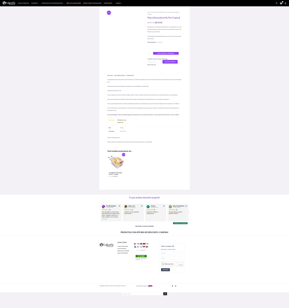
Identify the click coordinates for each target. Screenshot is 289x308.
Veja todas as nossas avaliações (144, 208)
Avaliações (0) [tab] (130, 77)
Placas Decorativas (161, 12)
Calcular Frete (170, 64)
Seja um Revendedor (122, 234)
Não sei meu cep (151, 67)
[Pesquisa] (165, 275)
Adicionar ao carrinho (165, 55)
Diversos (153, 12)
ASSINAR (165, 251)
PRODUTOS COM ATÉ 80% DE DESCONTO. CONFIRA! (144, 214)
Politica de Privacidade (123, 232)
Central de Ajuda (121, 230)
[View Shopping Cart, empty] (281, 3)
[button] (38, 3)
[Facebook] (172, 268)
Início (148, 12)
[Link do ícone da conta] (285, 3)
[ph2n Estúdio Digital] (150, 267)
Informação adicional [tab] (119, 77)
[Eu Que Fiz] (9, 3)
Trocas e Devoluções (122, 228)
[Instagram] (175, 268)
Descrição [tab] (110, 77)
